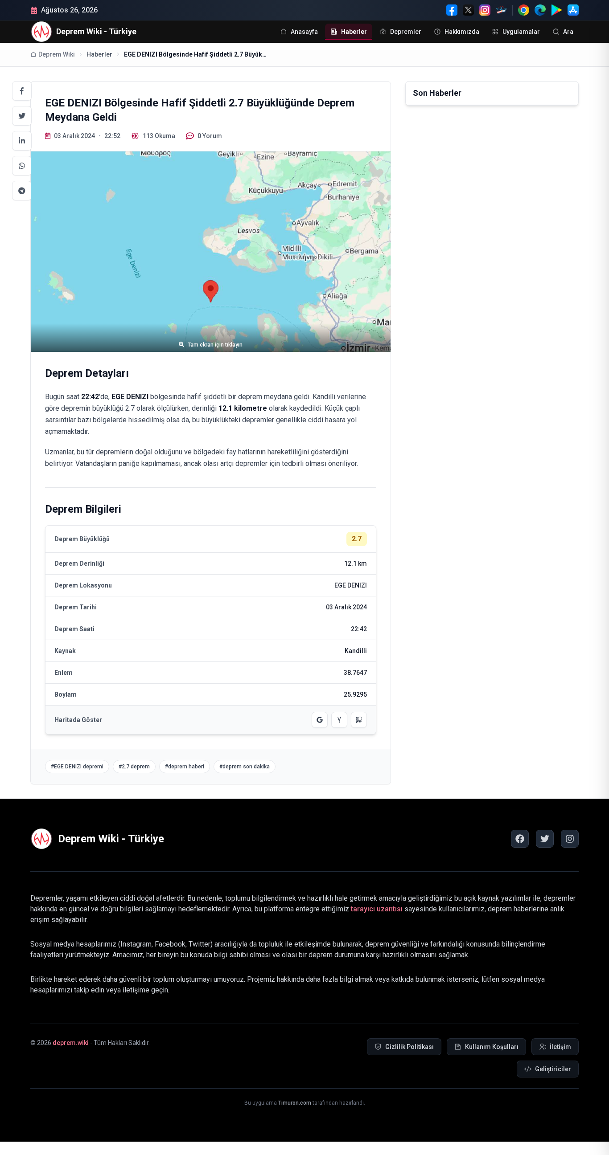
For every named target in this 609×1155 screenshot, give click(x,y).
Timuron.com (294, 1103)
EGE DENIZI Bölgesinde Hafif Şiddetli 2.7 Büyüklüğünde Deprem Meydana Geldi (195, 54)
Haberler (99, 54)
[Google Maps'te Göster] (320, 720)
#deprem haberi (184, 766)
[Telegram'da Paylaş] (22, 190)
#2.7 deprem (134, 766)
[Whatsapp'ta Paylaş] (22, 165)
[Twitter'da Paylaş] (22, 116)
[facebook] (520, 839)
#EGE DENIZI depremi (77, 766)
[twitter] (545, 839)
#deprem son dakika (244, 766)
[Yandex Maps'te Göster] (339, 720)
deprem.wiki (71, 1042)
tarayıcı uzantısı (377, 909)
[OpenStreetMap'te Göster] (359, 720)
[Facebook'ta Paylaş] (22, 91)
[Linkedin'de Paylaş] (22, 141)
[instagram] (570, 839)
